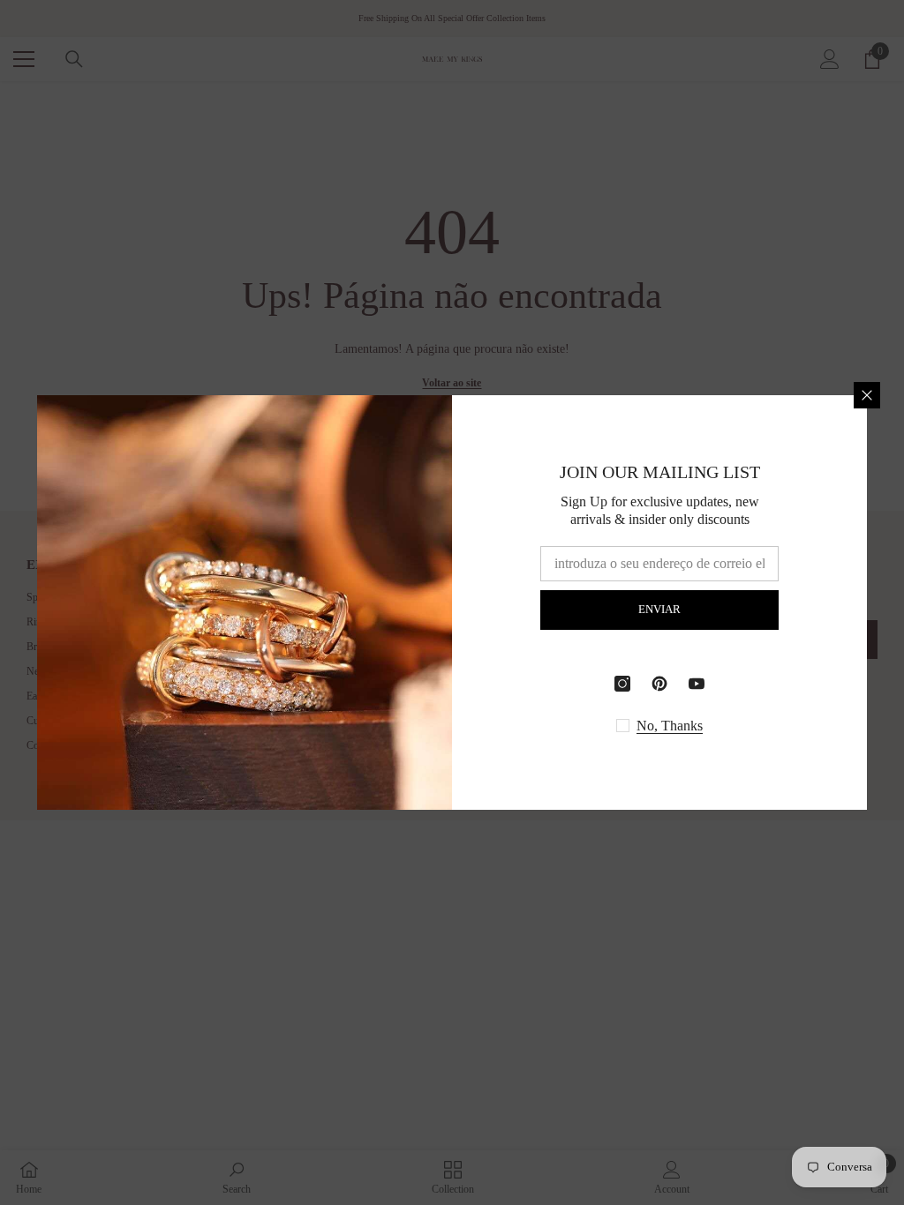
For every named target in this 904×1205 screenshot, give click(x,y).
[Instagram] (622, 683)
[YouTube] (696, 683)
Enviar (659, 609)
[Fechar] (867, 395)
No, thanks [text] (670, 725)
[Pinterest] (659, 683)
